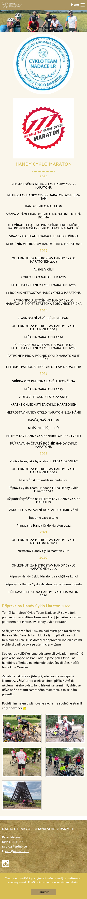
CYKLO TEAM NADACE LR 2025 (43, 277)
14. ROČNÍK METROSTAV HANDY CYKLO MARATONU (44, 244)
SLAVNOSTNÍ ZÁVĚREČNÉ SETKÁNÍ (43, 318)
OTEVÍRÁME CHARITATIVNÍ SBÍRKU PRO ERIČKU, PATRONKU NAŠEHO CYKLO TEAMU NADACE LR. (43, 227)
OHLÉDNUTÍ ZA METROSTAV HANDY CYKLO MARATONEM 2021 (43, 542)
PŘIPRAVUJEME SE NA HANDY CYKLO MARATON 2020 (43, 594)
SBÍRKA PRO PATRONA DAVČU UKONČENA (43, 381)
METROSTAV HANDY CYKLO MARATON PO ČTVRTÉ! (43, 436)
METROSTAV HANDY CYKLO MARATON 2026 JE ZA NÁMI (43, 197)
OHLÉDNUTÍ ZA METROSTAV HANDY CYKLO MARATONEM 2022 (43, 471)
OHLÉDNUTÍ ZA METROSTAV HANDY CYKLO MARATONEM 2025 (43, 260)
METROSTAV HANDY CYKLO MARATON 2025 (43, 285)
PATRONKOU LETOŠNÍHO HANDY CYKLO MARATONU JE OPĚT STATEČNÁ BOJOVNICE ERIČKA (43, 302)
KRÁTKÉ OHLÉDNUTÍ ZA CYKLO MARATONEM (43, 404)
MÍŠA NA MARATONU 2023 (43, 389)
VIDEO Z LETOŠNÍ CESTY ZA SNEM (44, 397)
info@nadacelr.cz (17, 851)
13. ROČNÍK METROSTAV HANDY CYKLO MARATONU (43, 293)
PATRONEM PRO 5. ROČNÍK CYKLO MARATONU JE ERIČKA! (43, 357)
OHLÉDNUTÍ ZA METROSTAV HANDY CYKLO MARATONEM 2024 (43, 328)
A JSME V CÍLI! (44, 269)
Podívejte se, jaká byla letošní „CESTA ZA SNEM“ (43, 461)
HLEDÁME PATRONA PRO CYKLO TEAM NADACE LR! (43, 367)
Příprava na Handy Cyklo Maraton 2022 (44, 525)
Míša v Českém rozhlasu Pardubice (43, 480)
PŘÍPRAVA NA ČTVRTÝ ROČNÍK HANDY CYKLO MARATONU (43, 445)
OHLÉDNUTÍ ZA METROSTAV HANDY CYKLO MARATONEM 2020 (43, 567)
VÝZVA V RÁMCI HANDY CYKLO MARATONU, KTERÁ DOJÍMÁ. (43, 216)
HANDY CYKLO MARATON (44, 164)
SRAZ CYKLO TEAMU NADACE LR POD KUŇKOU (43, 236)
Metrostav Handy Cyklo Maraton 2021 (44, 551)
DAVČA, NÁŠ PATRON (43, 420)
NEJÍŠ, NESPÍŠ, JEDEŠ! (43, 428)
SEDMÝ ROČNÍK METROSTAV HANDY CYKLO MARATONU (44, 186)
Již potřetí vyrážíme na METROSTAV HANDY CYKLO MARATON (43, 500)
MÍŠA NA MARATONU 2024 (43, 337)
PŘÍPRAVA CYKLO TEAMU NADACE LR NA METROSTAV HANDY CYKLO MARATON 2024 (43, 346)
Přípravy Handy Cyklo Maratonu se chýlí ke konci (44, 576)
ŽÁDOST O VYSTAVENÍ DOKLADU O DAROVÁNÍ (43, 510)
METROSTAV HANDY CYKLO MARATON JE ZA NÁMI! (43, 412)
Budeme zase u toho (43, 518)
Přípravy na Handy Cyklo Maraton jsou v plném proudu (43, 584)
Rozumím (43, 892)
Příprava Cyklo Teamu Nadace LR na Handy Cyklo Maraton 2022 (44, 489)
